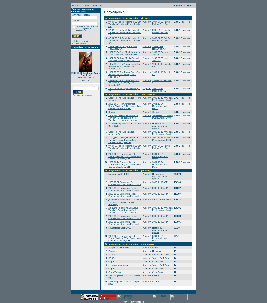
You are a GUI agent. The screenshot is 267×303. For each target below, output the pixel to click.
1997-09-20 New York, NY (160, 59)
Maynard (147, 88)
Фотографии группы (118, 265)
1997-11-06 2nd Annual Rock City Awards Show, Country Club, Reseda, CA (124, 66)
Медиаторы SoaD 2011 (119, 174)
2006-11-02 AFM (160, 182)
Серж (111, 261)
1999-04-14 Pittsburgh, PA (159, 89)
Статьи (155, 276)
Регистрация (80, 43)
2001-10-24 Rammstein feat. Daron (160, 106)
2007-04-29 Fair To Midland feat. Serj (161, 23)
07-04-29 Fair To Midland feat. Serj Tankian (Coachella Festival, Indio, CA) (124, 24)
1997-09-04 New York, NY (160, 53)
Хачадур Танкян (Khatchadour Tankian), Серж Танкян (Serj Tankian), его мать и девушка (123, 117)
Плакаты (112, 251)
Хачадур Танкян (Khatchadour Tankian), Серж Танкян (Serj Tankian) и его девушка (123, 140)
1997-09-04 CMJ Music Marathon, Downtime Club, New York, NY (124, 53)
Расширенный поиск (82, 95)
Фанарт (112, 112)
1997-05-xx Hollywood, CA (159, 47)
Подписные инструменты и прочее (159, 125)
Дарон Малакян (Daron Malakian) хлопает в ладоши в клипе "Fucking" (124, 202)
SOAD (111, 254)
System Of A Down (161, 254)
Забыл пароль (81, 41)
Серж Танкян (158, 261)
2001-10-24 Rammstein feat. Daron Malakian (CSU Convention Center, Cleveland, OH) (124, 106)
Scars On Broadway (162, 199)
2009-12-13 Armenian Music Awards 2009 (162, 99)
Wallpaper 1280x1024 (118, 247)
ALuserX (147, 22)
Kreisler (146, 272)
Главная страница (81, 5)
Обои (155, 247)
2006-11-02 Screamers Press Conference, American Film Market (124, 183)
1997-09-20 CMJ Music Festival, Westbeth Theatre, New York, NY (124, 59)
